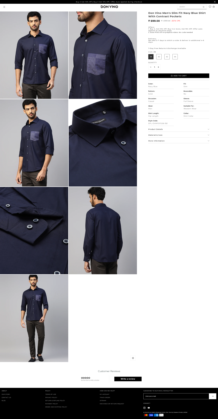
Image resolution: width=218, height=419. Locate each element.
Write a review (128, 379)
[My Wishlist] (210, 7)
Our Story (6, 394)
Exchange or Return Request (112, 404)
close (3, 2)
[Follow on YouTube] (149, 407)
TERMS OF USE (50, 394)
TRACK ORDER (105, 397)
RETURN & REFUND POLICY (55, 400)
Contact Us (6, 397)
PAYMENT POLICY (51, 404)
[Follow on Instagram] (144, 407)
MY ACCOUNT (104, 394)
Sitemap (103, 400)
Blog (4, 400)
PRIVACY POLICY (51, 397)
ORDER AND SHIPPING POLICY (56, 407)
